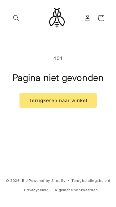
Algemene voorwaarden (76, 190)
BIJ (25, 180)
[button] (16, 18)
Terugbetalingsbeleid (90, 180)
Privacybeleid (36, 190)
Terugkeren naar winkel (58, 100)
